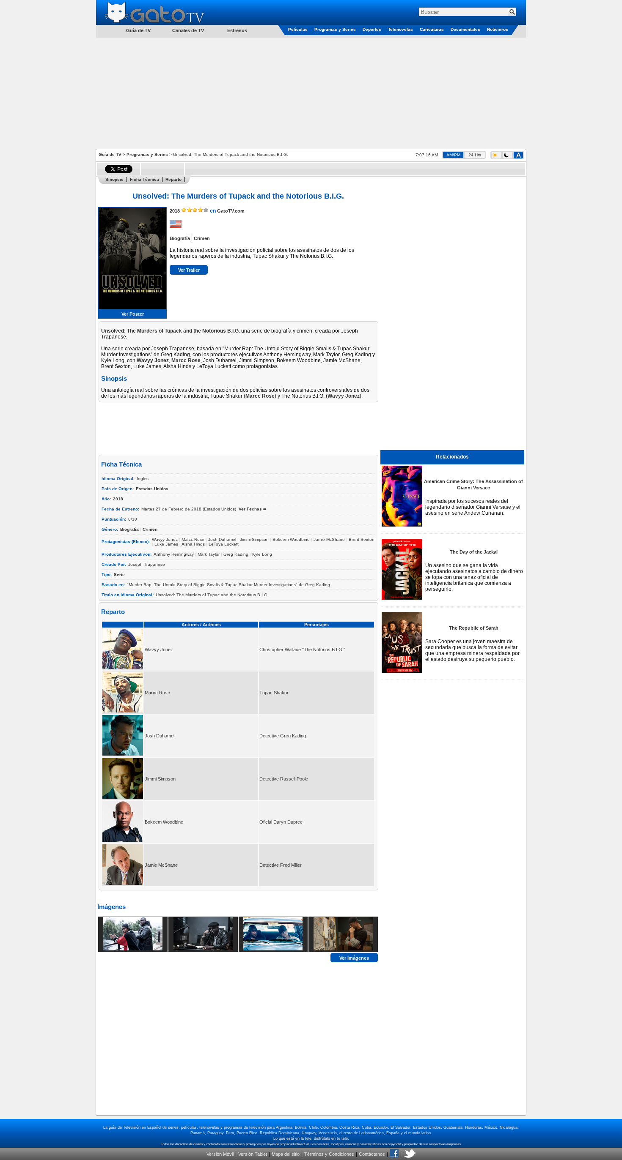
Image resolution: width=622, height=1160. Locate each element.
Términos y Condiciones (329, 1154)
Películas (298, 29)
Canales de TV (188, 30)
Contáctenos (372, 1154)
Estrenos (237, 30)
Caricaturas (432, 29)
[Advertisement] (311, 92)
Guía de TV (110, 154)
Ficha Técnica (144, 179)
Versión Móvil (220, 1154)
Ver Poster (132, 314)
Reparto (173, 179)
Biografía (180, 238)
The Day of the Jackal (474, 551)
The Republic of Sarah (473, 627)
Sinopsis (114, 179)
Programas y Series (335, 29)
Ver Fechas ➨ (253, 509)
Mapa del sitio (286, 1154)
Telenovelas (400, 29)
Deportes (372, 29)
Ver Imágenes (354, 957)
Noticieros (497, 29)
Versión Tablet (252, 1154)
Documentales (465, 29)
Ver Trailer (189, 270)
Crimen (202, 238)
